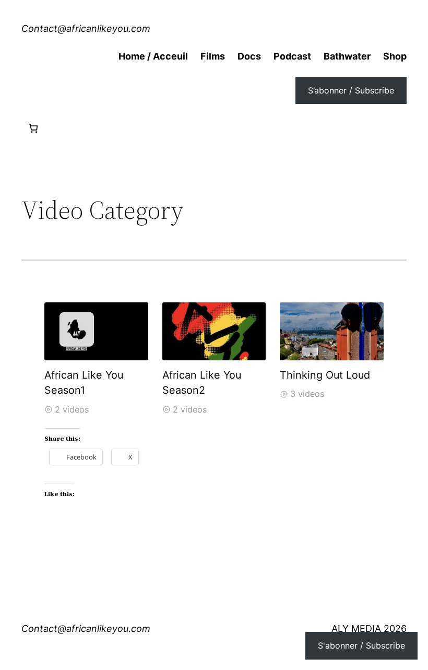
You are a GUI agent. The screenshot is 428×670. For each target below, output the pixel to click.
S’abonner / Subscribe (351, 90)
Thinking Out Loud (325, 375)
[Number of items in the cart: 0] (33, 128)
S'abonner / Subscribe (361, 645)
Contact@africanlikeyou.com (85, 28)
